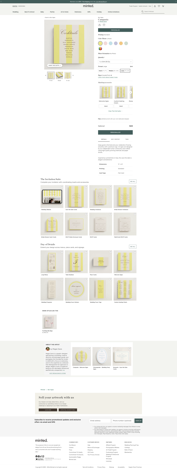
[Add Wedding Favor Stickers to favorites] (86, 279)
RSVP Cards (93, 237)
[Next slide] (73, 75)
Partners (109, 442)
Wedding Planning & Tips (132, 445)
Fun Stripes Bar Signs (47, 331)
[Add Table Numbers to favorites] (86, 252)
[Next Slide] (130, 92)
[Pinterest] (39, 456)
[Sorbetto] (121, 43)
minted (15, 6)
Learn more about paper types (108, 77)
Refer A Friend (128, 450)
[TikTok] (41, 456)
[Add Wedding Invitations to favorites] (111, 186)
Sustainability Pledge (75, 457)
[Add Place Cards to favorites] (111, 252)
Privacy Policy (101, 467)
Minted (43, 389)
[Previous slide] (45, 75)
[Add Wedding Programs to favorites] (62, 279)
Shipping (90, 450)
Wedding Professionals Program (112, 455)
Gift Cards (90, 452)
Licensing (108, 461)
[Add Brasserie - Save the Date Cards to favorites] (130, 348)
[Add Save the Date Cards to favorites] (86, 186)
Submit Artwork (143, 6)
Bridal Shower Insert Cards (48, 237)
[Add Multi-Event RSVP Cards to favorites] (135, 214)
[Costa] (110, 43)
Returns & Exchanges (93, 447)
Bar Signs (51, 389)
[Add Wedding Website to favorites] (62, 186)
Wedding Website (46, 209)
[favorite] (104, 24)
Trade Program (133, 6)
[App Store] (39, 460)
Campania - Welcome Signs (80, 367)
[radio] (103, 70)
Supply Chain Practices (135, 467)
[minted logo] (88, 6)
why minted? (115, 139)
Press (70, 450)
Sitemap (111, 467)
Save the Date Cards (71, 209)
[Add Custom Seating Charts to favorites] (135, 279)
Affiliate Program (111, 445)
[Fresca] (126, 43)
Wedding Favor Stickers (72, 302)
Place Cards (93, 274)
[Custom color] (100, 48)
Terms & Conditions (88, 467)
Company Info (73, 442)
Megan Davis (103, 21)
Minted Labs (72, 459)
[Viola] (116, 43)
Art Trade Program (111, 450)
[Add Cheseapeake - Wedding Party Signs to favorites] (110, 348)
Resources (128, 442)
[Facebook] (36, 456)
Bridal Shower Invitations (121, 209)
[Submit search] (142, 11)
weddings (21, 6)
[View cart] (163, 6)
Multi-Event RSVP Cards (121, 237)
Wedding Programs (46, 302)
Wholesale (109, 459)
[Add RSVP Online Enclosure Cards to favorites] (86, 214)
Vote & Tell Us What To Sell (68, 409)
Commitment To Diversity (76, 454)
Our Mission (72, 445)
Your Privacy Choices (93, 454)
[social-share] (99, 24)
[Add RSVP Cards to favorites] (111, 214)
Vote (150, 6)
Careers (71, 447)
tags (127, 139)
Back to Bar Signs (50, 17)
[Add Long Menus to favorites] (62, 252)
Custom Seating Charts (120, 302)
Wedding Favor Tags (95, 302)
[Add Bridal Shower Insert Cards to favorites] (62, 214)
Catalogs (127, 447)
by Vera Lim (45, 332)
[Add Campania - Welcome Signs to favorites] (89, 348)
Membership (128, 452)
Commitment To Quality (76, 452)
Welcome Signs (118, 274)
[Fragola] (105, 43)
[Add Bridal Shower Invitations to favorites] (135, 186)
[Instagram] (43, 456)
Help (89, 445)
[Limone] (100, 43)
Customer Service (93, 442)
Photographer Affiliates (112, 447)
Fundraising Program (112, 452)
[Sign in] (154, 6)
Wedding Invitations (95, 209)
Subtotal (101, 126)
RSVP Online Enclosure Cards (74, 237)
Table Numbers (70, 274)
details (103, 139)
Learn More (48, 409)
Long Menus (44, 274)
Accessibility (121, 467)
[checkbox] (106, 106)
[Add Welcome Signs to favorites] (135, 252)
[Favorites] (158, 6)
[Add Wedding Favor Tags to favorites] (111, 279)
